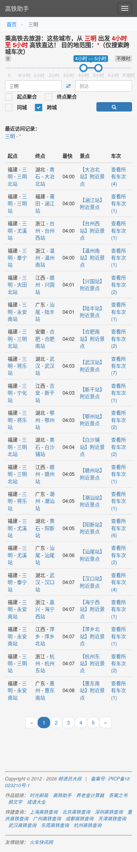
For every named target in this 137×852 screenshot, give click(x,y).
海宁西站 (45, 612)
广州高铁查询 (47, 818)
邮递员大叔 (69, 778)
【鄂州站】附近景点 (92, 420)
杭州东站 (45, 667)
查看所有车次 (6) (118, 527)
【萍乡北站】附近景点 (92, 636)
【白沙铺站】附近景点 (92, 446)
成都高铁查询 (79, 818)
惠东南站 (45, 694)
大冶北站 (45, 180)
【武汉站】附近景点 (92, 365)
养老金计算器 (90, 795)
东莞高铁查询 (55, 825)
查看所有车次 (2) (118, 284)
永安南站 (17, 315)
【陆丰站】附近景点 (92, 312)
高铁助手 (17, 8)
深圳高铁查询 (109, 811)
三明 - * (13, 135)
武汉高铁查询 (22, 825)
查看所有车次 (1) (118, 203)
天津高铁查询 (112, 818)
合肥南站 (45, 342)
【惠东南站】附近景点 (92, 690)
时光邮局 (39, 795)
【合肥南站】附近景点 (92, 338)
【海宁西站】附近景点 (92, 609)
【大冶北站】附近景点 (92, 176)
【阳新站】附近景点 (92, 528)
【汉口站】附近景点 (92, 582)
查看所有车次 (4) (118, 176)
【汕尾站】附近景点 (92, 555)
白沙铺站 (45, 450)
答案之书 (118, 795)
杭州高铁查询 (87, 825)
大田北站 (17, 288)
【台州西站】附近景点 (92, 230)
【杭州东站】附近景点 (92, 663)
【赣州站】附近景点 (92, 474)
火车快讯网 (41, 842)
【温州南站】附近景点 (92, 257)
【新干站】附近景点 (92, 393)
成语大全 (36, 801)
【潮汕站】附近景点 (92, 501)
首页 (12, 24)
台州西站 (45, 234)
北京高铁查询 (76, 811)
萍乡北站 (45, 640)
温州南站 (45, 261)
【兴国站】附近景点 (92, 285)
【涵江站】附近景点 (92, 203)
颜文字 (15, 801)
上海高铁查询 (44, 811)
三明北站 (17, 180)
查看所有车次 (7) (118, 365)
